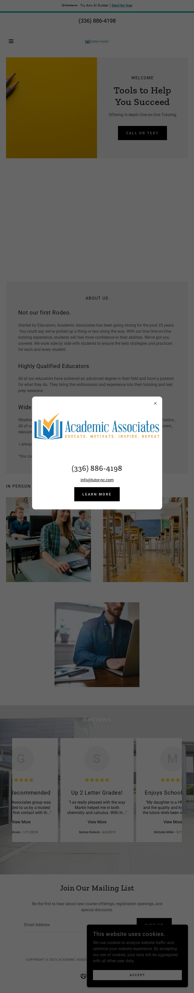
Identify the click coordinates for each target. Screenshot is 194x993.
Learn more (97, 494)
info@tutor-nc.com (97, 480)
